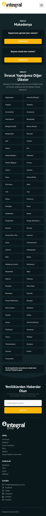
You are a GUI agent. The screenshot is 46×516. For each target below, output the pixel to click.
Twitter (7, 491)
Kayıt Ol (23, 410)
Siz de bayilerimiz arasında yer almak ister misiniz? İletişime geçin (20, 369)
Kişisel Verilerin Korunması (12, 454)
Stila (3, 468)
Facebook (8, 488)
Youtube (8, 500)
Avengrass (6, 465)
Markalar (5, 442)
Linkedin (8, 497)
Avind (4, 471)
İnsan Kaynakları (8, 445)
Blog (4, 448)
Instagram (9, 494)
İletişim (5, 451)
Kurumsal (5, 439)
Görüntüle (23, 41)
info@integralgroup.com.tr (15, 485)
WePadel (5, 474)
